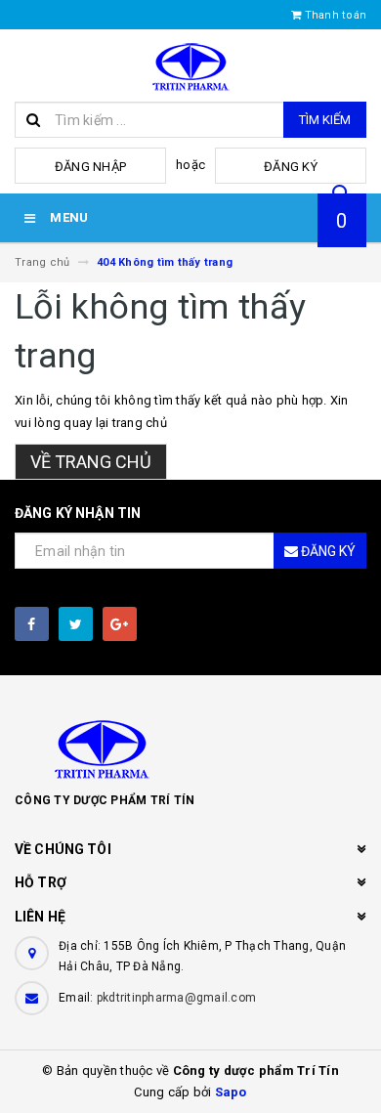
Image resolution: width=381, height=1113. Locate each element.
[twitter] (76, 624)
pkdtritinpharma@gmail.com (176, 998)
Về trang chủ (90, 461)
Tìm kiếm (325, 119)
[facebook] (32, 624)
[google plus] (120, 624)
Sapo (231, 1092)
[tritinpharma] (190, 748)
